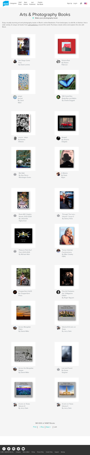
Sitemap (63, 452)
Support (57, 452)
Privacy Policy (40, 452)
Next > (48, 427)
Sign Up (69, 3)
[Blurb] (5, 4)
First (34, 427)
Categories (13, 3)
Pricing (33, 452)
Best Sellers (26, 3)
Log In (75, 3)
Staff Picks (20, 3)
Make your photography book (46, 18)
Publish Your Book (40, 3)
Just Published (32, 3)
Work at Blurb (26, 452)
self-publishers (33, 25)
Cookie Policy (49, 452)
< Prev (41, 427)
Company (18, 452)
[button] (85, 3)
